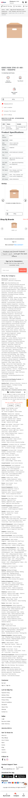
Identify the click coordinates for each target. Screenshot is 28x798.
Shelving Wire (23, 633)
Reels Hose (16, 603)
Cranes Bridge (9, 460)
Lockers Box (12, 567)
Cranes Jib (8, 459)
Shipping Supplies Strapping (12, 637)
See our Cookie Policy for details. (14, 402)
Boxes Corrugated (9, 411)
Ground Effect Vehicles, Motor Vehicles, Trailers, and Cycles (13, 330)
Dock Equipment (6, 465)
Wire (3, 665)
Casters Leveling (11, 428)
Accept (11, 405)
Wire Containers (20, 665)
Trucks (3, 649)
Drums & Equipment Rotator (13, 493)
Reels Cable (9, 603)
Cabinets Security (10, 420)
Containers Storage (10, 447)
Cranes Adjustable (11, 457)
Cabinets (4, 414)
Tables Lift (19, 644)
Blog (3, 747)
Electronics (5, 279)
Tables (3, 642)
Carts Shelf (15, 426)
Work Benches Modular (13, 675)
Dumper (4, 496)
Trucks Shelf (17, 650)
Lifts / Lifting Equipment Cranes (14, 554)
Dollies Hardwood (12, 479)
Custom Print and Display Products (11, 379)
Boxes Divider (18, 411)
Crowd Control (6, 463)
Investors (4, 752)
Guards (3, 511)
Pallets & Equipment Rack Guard (14, 589)
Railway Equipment (13, 359)
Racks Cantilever (12, 600)
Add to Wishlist (8, 107)
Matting (4, 570)
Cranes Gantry (17, 460)
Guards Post (10, 513)
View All (25, 219)
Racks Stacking (22, 600)
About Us (4, 735)
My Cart (4, 683)
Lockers (4, 566)
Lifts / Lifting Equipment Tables (15, 562)
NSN (7, 9)
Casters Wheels (10, 434)
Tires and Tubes (11, 370)
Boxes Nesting (9, 408)
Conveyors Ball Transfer (12, 455)
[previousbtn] (2, 229)
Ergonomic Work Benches (12, 503)
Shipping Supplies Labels (12, 640)
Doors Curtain (9, 483)
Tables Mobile (10, 642)
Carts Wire (8, 426)
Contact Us (4, 711)
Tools (3, 646)
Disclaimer (4, 704)
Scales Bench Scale (11, 625)
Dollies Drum (9, 477)
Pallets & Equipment (7, 581)
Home (3, 9)
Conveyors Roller (11, 451)
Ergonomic (4, 498)
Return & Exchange (6, 697)
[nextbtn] (26, 229)
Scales (3, 624)
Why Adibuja (5, 737)
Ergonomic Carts (11, 501)
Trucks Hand (9, 649)
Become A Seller (6, 721)
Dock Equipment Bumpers (13, 467)
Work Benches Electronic (13, 670)
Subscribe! (22, 270)
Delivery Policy (5, 695)
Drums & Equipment (7, 487)
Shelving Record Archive (12, 633)
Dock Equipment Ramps (12, 475)
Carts (3, 424)
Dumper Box (10, 496)
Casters (4, 428)
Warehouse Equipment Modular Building (15, 662)
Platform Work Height (13, 593)
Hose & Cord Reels (7, 535)
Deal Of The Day (7, 6)
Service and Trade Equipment (14, 364)
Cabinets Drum (12, 418)
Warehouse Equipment (8, 654)
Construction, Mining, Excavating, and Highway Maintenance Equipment (14, 307)
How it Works (5, 740)
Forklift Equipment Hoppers (15, 509)
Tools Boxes (9, 646)
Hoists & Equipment (7, 524)
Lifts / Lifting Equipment (9, 547)
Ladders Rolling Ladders (18, 545)
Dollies (3, 477)
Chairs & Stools (6, 437)
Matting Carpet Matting (13, 571)
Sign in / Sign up (6, 685)
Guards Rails (8, 514)
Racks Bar (8, 597)
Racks (3, 597)
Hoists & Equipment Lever (12, 525)
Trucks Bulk (7, 652)
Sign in (14, 242)
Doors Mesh (9, 484)
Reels (3, 603)
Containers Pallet (11, 446)
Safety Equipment (7, 605)
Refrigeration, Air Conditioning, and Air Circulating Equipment (14, 360)
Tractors (14, 368)
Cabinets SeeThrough (12, 422)
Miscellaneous (10, 346)
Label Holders (5, 539)
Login (3, 719)
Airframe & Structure (15, 383)
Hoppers (4, 531)
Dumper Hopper (18, 496)
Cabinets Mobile (13, 415)
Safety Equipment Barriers (14, 607)
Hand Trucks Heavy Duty (12, 518)
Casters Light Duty (14, 430)
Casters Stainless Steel (11, 433)
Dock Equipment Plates (13, 470)
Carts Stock (16, 424)
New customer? (18, 244)
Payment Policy (6, 692)
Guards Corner (10, 511)
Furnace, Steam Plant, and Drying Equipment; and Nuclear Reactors (13, 326)
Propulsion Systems (17, 389)
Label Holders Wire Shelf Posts (15, 541)
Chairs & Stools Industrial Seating (15, 442)
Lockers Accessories (12, 566)
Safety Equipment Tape (13, 612)
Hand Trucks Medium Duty (15, 520)
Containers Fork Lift (14, 444)
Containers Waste (20, 447)
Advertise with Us (7, 728)
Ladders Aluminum (12, 543)
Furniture (16, 328)
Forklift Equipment (7, 505)
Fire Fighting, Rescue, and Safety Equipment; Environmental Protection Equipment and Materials (14, 323)
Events (3, 745)
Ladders (4, 543)
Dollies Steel (18, 480)
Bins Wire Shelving (10, 665)
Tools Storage (17, 646)
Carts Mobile (9, 424)
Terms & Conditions (7, 702)
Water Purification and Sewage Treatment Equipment (13, 373)
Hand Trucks (5, 517)
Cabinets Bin (10, 414)
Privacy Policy (5, 699)
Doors (3, 483)
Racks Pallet (10, 599)
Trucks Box (10, 650)
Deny (17, 405)
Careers (3, 749)
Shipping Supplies (7, 635)
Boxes (3, 408)
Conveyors (4, 450)
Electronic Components (14, 280)
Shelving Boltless (11, 629)
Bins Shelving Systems (13, 628)
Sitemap (4, 709)
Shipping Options (8, 103)
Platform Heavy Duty (13, 595)
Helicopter (8, 389)
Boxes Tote (9, 409)
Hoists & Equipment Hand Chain (15, 529)
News (3, 742)
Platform (4, 591)
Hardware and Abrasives (12, 331)
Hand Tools (10, 328)
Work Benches (6, 667)
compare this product (10, 111)
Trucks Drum (15, 652)
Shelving (4, 628)
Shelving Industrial (10, 631)
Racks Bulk (15, 597)
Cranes (3, 457)
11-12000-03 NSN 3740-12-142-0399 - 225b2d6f (13, 204)
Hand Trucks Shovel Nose (16, 521)
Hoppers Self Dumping (10, 533)
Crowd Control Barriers (17, 463)
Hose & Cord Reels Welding (16, 537)
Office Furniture (6, 577)
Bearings (10, 297)
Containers (5, 444)
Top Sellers (18, 6)
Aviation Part (5, 383)
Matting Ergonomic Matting (14, 575)
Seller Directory (6, 723)
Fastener (11, 388)
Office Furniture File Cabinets (16, 579)
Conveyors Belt (12, 450)
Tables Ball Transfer (9, 644)
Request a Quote (7, 254)
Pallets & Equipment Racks (12, 584)
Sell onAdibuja (8, 114)
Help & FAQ (5, 707)
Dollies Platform (10, 480)
